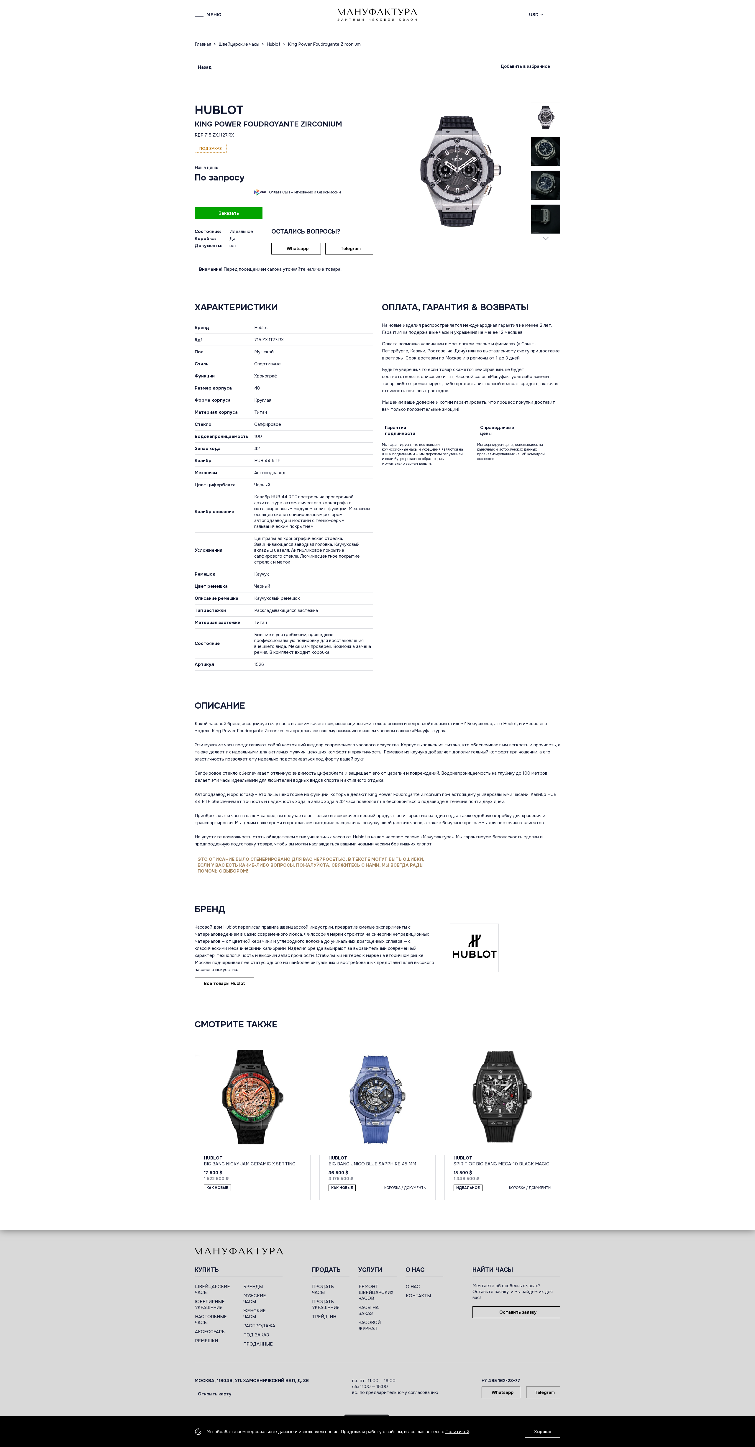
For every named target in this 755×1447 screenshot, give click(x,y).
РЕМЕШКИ (206, 1341)
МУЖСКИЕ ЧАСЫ (254, 1299)
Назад (204, 67)
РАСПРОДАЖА (259, 1326)
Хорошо (542, 1432)
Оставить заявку (517, 1312)
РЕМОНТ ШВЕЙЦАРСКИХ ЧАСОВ (376, 1292)
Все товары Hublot (224, 983)
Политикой (457, 1432)
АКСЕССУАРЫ (210, 1332)
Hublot (219, 110)
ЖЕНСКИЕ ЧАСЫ (254, 1314)
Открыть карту (214, 1394)
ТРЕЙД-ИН (324, 1317)
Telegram (351, 249)
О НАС (413, 1287)
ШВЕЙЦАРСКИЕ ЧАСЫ (212, 1289)
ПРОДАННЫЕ (258, 1344)
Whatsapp (297, 249)
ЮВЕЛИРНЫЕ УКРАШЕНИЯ (210, 1304)
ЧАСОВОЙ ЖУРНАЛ (370, 1325)
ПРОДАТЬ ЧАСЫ (323, 1289)
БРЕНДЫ (253, 1287)
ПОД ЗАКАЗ (256, 1335)
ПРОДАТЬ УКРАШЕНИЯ (325, 1304)
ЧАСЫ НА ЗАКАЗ (369, 1310)
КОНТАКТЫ (418, 1296)
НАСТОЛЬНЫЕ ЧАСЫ (211, 1320)
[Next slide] (545, 238)
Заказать (229, 213)
